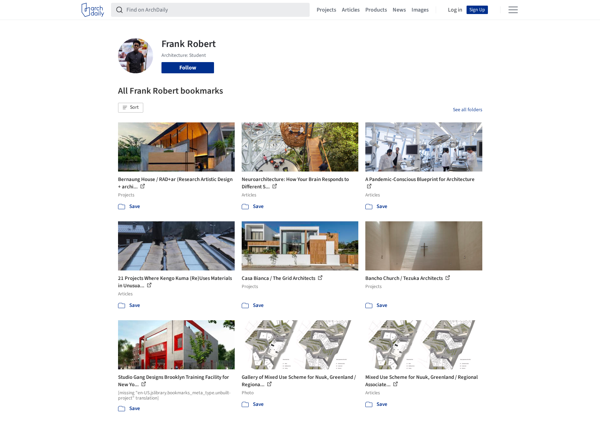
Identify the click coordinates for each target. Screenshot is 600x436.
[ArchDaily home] (93, 10)
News (399, 10)
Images (420, 10)
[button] (130, 108)
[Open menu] (513, 9)
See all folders (467, 109)
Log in (455, 10)
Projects (326, 10)
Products (376, 10)
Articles (351, 10)
